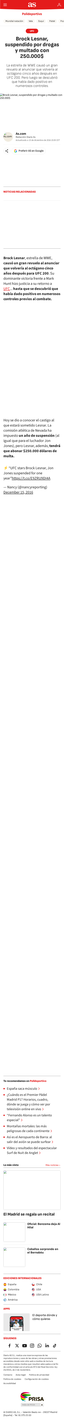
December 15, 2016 (18, 492)
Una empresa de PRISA (32, 1397)
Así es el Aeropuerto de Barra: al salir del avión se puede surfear (29, 1139)
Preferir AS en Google (31, 150)
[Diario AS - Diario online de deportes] (32, 5)
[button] (6, 151)
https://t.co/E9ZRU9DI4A (31, 478)
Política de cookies (12, 1379)
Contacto (7, 1374)
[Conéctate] (59, 5)
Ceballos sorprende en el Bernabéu (42, 1250)
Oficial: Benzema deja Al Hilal (43, 1225)
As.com (21, 134)
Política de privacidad (39, 1374)
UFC (32, 31)
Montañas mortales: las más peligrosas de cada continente (28, 1128)
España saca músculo (22, 1088)
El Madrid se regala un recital (29, 1214)
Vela (31, 21)
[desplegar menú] (5, 4)
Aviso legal (21, 1374)
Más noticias (52, 1165)
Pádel (52, 21)
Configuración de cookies (37, 1379)
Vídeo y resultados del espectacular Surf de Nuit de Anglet (32, 1150)
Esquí (41, 21)
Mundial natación (14, 21)
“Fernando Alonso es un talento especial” (29, 1117)
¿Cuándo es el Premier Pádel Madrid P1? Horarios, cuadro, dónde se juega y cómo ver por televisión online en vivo (28, 1102)
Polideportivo (32, 14)
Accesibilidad (9, 1383)
